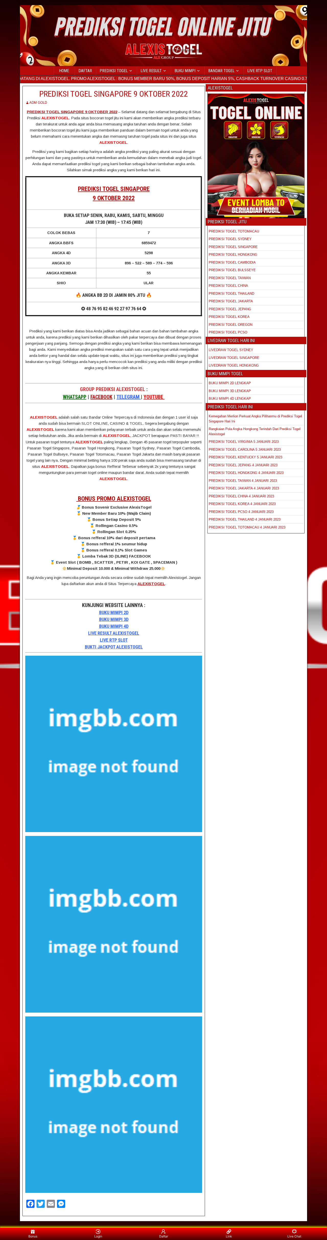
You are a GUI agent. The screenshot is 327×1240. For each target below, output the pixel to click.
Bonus (32, 1236)
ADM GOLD (38, 103)
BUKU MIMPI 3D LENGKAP (230, 391)
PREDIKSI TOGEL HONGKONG (233, 254)
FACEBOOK (101, 397)
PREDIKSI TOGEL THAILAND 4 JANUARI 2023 (245, 519)
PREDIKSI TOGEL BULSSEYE (232, 270)
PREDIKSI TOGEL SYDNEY (230, 239)
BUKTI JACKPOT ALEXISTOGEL (114, 647)
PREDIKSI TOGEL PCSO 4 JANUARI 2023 (241, 512)
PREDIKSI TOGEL (114, 70)
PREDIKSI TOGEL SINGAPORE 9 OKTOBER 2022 (113, 94)
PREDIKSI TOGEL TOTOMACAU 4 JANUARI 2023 (247, 527)
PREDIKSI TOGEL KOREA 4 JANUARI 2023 (242, 504)
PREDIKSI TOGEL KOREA (229, 317)
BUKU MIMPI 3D (114, 619)
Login (98, 1236)
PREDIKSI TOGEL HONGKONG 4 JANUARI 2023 (246, 473)
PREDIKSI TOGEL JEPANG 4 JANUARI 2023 (243, 465)
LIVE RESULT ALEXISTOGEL (113, 633)
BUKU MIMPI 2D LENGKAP (230, 383)
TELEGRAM (128, 397)
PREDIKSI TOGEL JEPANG (230, 309)
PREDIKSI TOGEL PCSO (228, 332)
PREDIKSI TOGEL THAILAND (231, 293)
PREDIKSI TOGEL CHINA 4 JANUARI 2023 (241, 496)
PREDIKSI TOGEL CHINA (228, 286)
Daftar (163, 1236)
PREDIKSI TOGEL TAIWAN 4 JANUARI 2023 (243, 481)
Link (229, 1236)
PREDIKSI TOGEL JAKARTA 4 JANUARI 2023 (244, 488)
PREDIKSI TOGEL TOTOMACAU (234, 231)
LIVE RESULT (151, 70)
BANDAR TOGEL (221, 70)
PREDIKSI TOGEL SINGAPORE (233, 247)
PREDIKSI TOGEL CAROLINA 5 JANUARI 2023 (245, 449)
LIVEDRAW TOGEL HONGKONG (234, 365)
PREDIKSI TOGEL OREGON (230, 325)
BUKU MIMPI (184, 70)
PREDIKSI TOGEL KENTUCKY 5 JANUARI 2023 (245, 457)
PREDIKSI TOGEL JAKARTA (231, 301)
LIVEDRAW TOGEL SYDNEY (231, 350)
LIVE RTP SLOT (259, 70)
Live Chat (294, 1236)
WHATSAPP (74, 397)
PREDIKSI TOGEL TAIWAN (230, 278)
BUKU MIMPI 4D (114, 626)
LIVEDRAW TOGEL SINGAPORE (234, 358)
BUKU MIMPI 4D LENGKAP (230, 399)
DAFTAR (85, 70)
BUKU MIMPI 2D (114, 612)
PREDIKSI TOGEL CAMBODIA (232, 262)
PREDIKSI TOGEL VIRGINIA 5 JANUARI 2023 (244, 442)
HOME (64, 70)
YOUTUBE (154, 397)
